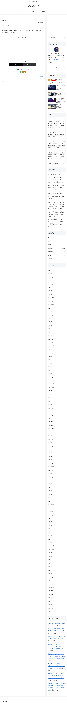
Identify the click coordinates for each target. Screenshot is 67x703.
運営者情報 (51, 67)
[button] (30, 64)
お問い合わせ (55, 60)
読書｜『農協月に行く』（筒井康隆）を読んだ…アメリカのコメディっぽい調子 (56, 187)
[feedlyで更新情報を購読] (21, 72)
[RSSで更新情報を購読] (24, 72)
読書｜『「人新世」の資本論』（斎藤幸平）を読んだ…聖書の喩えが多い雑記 (56, 214)
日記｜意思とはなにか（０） (55, 193)
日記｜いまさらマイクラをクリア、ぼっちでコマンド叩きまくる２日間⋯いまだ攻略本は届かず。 (56, 646)
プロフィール (59, 57)
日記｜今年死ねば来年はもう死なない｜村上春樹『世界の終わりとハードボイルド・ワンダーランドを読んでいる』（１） (56, 205)
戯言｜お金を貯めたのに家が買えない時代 (56, 197)
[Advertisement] (23, 48)
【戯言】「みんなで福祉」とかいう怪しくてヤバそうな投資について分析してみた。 (56, 666)
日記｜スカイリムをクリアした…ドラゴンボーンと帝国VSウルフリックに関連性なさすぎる (56, 180)
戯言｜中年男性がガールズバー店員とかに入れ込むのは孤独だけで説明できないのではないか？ (56, 223)
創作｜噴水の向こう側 (54, 174)
